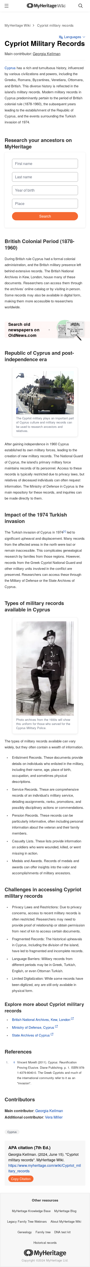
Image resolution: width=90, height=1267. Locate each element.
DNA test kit (62, 1232)
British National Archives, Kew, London (41, 1019)
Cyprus (10, 67)
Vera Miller (54, 1117)
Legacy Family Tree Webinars (27, 1221)
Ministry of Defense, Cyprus (33, 1027)
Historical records (45, 1242)
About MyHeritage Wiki (66, 1221)
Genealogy (25, 1232)
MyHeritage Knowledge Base (31, 1211)
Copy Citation (21, 1178)
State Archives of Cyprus (31, 1035)
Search (45, 216)
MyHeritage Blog (65, 1211)
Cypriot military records (55, 25)
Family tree (43, 1232)
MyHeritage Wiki (18, 25)
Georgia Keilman (46, 53)
